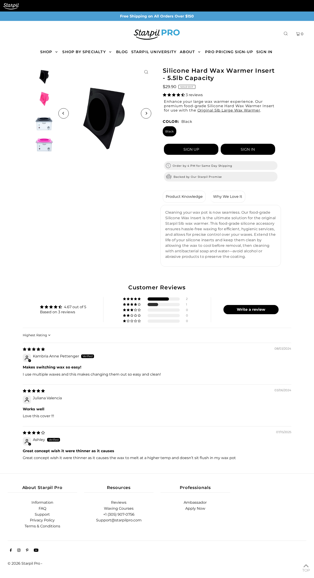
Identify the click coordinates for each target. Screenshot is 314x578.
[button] (174, 95)
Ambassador (195, 502)
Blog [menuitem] (122, 52)
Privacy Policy (42, 520)
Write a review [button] (251, 309)
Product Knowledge (184, 196)
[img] (34, 349)
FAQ (42, 508)
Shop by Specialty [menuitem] (84, 52)
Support (42, 514)
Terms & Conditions (42, 526)
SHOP (46, 52)
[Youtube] (36, 551)
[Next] (146, 113)
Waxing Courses (119, 508)
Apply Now (195, 508)
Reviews (118, 502)
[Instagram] (18, 551)
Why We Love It (227, 196)
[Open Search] (286, 34)
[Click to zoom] (146, 72)
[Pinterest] (27, 551)
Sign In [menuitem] (264, 52)
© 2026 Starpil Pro (24, 563)
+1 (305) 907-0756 (118, 514)
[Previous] (63, 113)
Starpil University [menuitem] (154, 52)
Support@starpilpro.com (119, 520)
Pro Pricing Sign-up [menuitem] (229, 52)
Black (169, 131)
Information (42, 502)
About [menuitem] (187, 52)
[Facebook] (11, 551)
